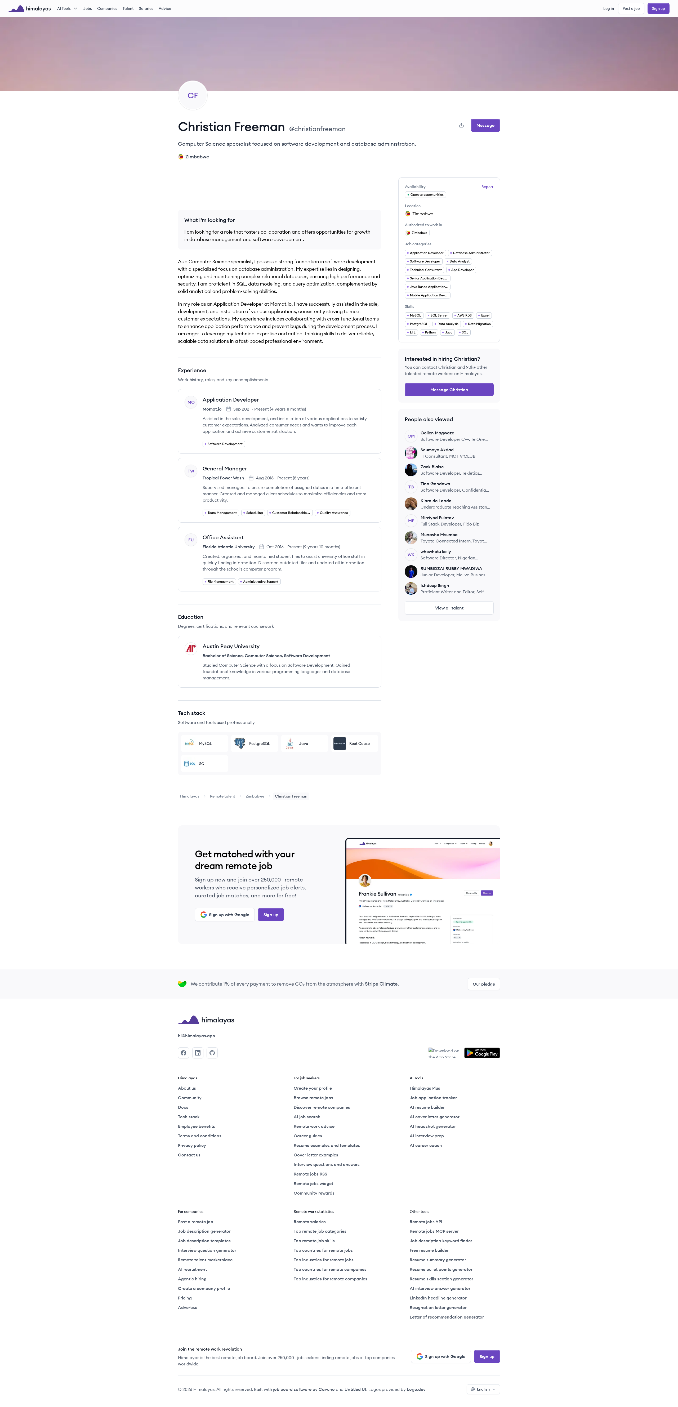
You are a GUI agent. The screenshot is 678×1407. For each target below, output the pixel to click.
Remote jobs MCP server (434, 1231)
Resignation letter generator (438, 1307)
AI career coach (426, 1145)
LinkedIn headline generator (438, 1298)
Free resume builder (429, 1250)
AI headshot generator (433, 1126)
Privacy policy (192, 1145)
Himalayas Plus (425, 1088)
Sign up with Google (229, 914)
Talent (128, 8)
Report (487, 186)
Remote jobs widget (313, 1183)
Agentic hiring (192, 1278)
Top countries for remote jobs (323, 1250)
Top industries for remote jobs (324, 1259)
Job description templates (204, 1240)
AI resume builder (427, 1107)
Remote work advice (314, 1126)
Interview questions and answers (327, 1164)
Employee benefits (196, 1126)
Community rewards (314, 1193)
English (483, 1389)
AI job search (307, 1116)
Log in (608, 8)
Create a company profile (204, 1288)
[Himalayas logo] (29, 8)
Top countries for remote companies (330, 1269)
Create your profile (313, 1088)
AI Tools (64, 8)
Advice (165, 8)
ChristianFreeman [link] (291, 796)
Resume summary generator (438, 1259)
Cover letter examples (316, 1154)
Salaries (146, 8)
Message (485, 125)
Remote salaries (310, 1221)
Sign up (658, 8)
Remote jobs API (426, 1221)
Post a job (631, 8)
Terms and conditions (199, 1135)
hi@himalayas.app (196, 1035)
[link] (190, 796)
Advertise (187, 1307)
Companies (107, 8)
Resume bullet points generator (441, 1269)
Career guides (308, 1135)
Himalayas (189, 796)
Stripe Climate (381, 984)
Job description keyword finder (441, 1240)
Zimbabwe (255, 796)
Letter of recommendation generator (447, 1317)
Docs (183, 1107)
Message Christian (449, 389)
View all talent (449, 608)
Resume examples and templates (327, 1145)
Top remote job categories (320, 1231)
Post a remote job (195, 1221)
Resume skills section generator (441, 1278)
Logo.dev (416, 1389)
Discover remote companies (322, 1107)
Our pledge (484, 984)
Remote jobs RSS (310, 1174)
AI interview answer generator (440, 1288)
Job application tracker (433, 1097)
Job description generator (204, 1231)
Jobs (87, 8)
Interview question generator (207, 1250)
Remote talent (222, 796)
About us (187, 1088)
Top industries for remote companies (330, 1278)
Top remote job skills (314, 1240)
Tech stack (189, 1116)
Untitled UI (355, 1389)
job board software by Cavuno (304, 1389)
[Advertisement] (279, 189)
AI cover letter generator (435, 1116)
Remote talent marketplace (205, 1259)
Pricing (185, 1298)
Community (190, 1097)
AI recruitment (192, 1269)
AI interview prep (427, 1135)
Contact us (189, 1154)
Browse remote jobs (313, 1097)
